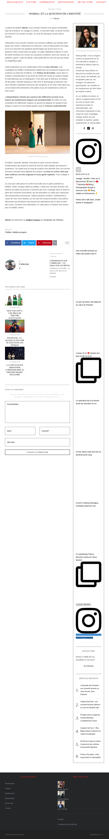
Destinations (66, 2)
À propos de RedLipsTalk (67, 824)
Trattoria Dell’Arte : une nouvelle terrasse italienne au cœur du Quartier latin (90, 704)
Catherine (56, 18)
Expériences (47, 2)
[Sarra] (81, 784)
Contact (101, 2)
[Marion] (81, 794)
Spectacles (51, 9)
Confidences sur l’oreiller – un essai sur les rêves (60, 263)
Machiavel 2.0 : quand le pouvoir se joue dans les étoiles (14, 341)
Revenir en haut (96, 834)
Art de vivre (85, 2)
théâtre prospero (20, 232)
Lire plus (53, 276)
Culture (31, 2)
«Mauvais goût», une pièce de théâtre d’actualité (14, 314)
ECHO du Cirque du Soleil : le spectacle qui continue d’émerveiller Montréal (90, 744)
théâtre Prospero (33, 220)
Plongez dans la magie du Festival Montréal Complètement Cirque (90, 718)
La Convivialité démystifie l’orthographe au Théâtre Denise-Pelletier (14, 370)
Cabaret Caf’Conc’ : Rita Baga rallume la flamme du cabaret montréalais (90, 731)
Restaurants (15, 2)
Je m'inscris (88, 666)
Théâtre (8, 232)
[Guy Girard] (81, 804)
